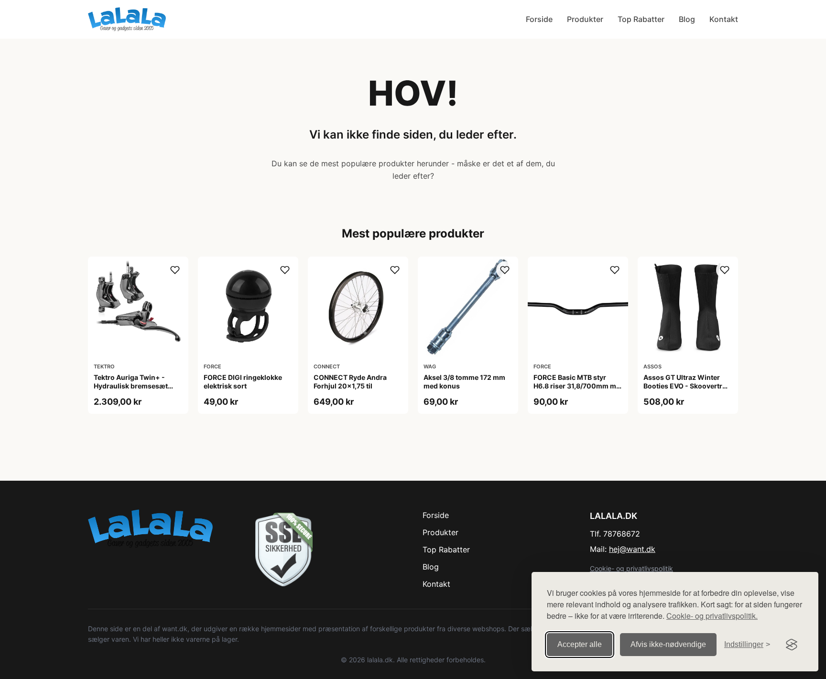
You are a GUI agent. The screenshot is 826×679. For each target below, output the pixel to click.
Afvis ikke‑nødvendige (668, 644)
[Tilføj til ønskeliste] (175, 270)
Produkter (585, 19)
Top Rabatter (641, 19)
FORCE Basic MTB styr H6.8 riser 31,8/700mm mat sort (577, 386)
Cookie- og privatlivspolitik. (712, 615)
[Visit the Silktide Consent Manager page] (791, 644)
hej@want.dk (632, 549)
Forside (539, 19)
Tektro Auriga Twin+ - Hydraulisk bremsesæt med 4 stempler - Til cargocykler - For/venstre (135, 390)
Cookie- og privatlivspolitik (631, 568)
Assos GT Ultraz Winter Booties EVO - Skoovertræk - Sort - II (687, 386)
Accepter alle (579, 644)
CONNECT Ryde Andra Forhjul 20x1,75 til (350, 381)
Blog (687, 19)
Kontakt (723, 19)
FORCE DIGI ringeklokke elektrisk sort (243, 381)
